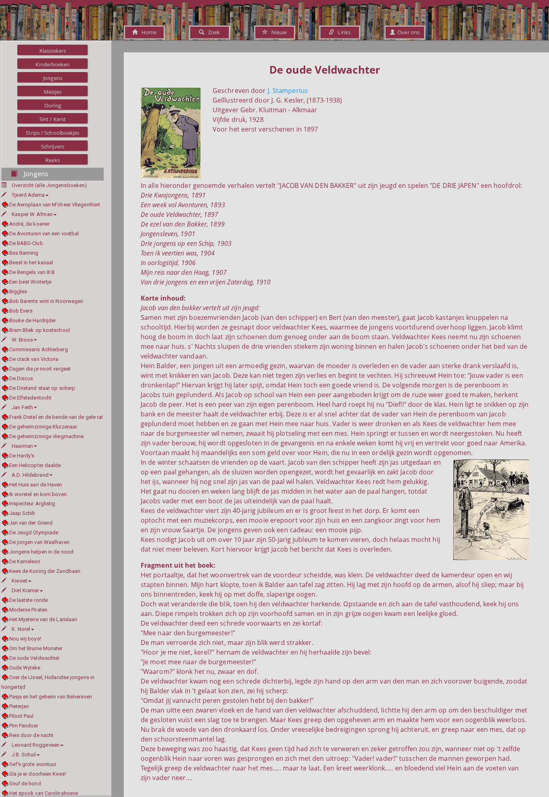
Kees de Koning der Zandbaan (44, 571)
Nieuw (277, 32)
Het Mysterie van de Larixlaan (43, 619)
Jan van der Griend (31, 523)
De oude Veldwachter (34, 658)
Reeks (52, 160)
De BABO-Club (26, 243)
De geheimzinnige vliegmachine (46, 436)
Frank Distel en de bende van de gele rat (56, 417)
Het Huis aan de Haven (35, 485)
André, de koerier (29, 224)
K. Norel (21, 629)
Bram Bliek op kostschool (39, 330)
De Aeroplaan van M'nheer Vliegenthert (54, 205)
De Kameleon (25, 561)
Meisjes (53, 91)
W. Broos (22, 340)
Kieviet (19, 581)
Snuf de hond (25, 784)
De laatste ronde (28, 600)
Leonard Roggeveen (35, 745)
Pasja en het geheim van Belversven (50, 697)
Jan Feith (22, 407)
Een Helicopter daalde (35, 465)
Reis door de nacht (31, 735)
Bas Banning (24, 253)
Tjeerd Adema (28, 195)
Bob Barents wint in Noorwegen (46, 301)
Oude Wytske (25, 668)
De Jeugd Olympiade (33, 532)
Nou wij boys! (25, 639)
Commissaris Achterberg (38, 349)
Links (342, 32)
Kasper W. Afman (32, 214)
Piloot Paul (21, 716)
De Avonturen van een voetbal (44, 234)
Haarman (22, 446)
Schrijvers (52, 146)
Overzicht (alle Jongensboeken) (49, 185)
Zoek (212, 32)
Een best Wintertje (30, 282)
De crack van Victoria (34, 359)
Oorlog (52, 105)
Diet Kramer (25, 590)
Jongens (52, 78)
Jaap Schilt (22, 513)
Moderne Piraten (28, 610)
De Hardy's (22, 456)
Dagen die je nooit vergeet (40, 369)
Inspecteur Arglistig (32, 503)
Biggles (18, 291)
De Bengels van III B (32, 272)
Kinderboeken (52, 64)
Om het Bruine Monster (36, 648)
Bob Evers (21, 311)
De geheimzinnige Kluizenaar (43, 427)
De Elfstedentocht (30, 398)
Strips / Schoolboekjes (52, 132)
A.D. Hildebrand (30, 475)
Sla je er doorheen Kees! (37, 774)
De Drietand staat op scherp (42, 388)
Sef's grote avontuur (33, 764)
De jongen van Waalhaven (39, 542)
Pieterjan (19, 706)
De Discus (21, 378)
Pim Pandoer (24, 726)
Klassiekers (52, 50)
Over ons (407, 32)
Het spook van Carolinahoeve (43, 793)
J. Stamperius (288, 90)
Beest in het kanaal (31, 262)
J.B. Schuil (24, 755)
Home (146, 32)
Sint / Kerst (52, 119)
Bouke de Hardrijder (32, 320)
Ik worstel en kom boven (38, 494)
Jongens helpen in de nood (41, 552)
